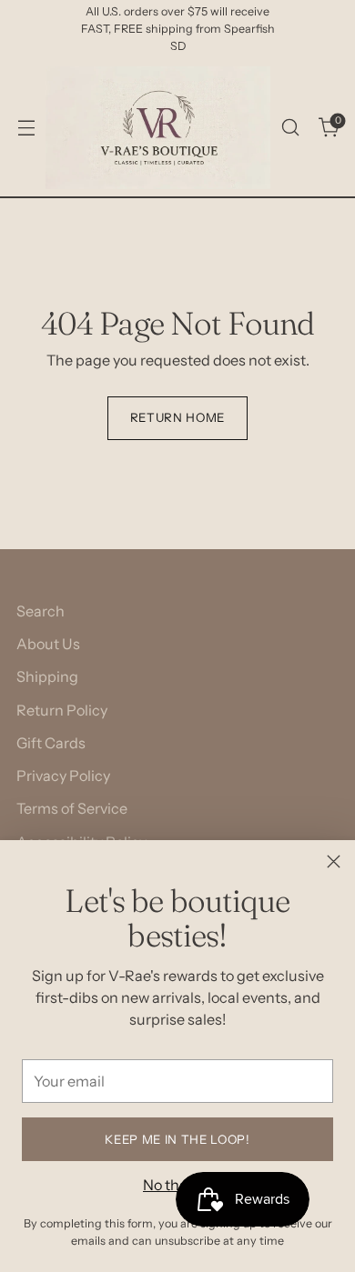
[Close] (334, 861)
